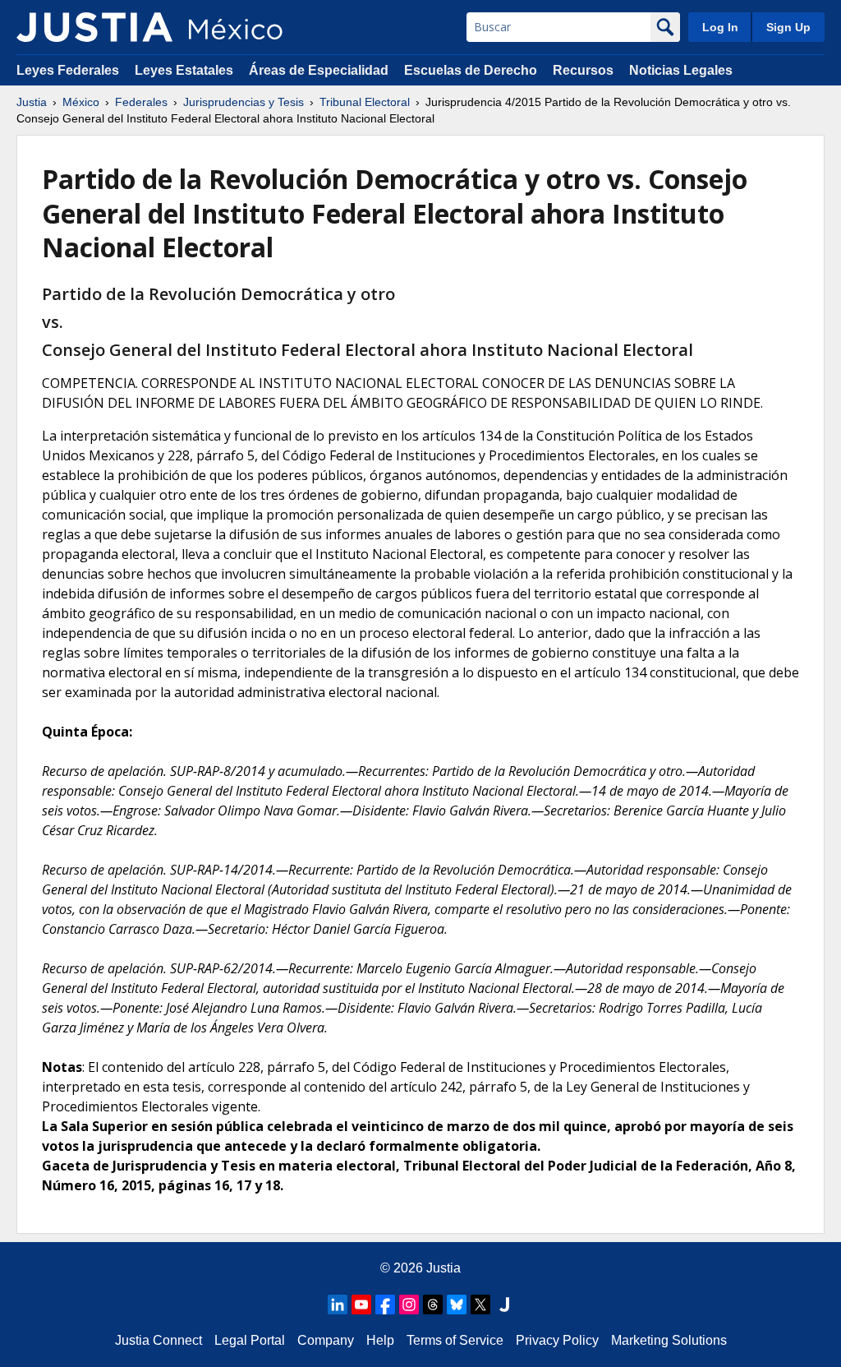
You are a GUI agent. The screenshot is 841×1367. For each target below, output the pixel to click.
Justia (31, 102)
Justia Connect (158, 1340)
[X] (480, 1304)
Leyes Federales (67, 70)
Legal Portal (249, 1340)
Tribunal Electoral (364, 102)
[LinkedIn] (337, 1304)
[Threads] (433, 1304)
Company (325, 1340)
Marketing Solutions (669, 1340)
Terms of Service (455, 1340)
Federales (141, 102)
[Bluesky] (456, 1304)
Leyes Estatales (184, 70)
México (80, 102)
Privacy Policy (557, 1340)
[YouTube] (361, 1304)
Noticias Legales (681, 70)
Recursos (583, 70)
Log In (720, 27)
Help (380, 1340)
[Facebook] (385, 1304)
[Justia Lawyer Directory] (504, 1304)
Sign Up (788, 27)
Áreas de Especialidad (318, 70)
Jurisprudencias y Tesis (243, 102)
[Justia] (94, 27)
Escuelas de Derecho (470, 70)
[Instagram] (409, 1304)
